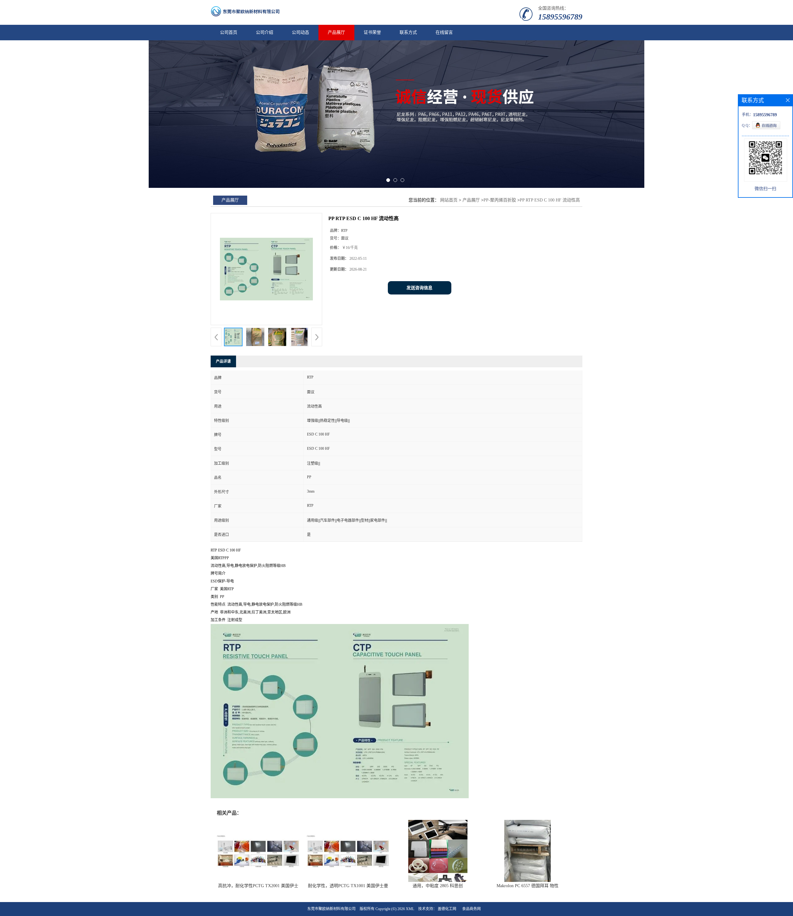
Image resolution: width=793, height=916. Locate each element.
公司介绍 (264, 32)
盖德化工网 (447, 909)
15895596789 (560, 16)
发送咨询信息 (419, 287)
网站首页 (449, 200)
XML (410, 909)
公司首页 (228, 32)
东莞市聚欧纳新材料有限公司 (331, 909)
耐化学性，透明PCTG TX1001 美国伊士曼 (348, 885)
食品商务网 (471, 909)
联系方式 (408, 32)
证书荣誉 (372, 32)
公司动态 (300, 32)
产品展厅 (336, 32)
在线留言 (444, 32)
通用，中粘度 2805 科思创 (438, 885)
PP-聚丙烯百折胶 (500, 200)
